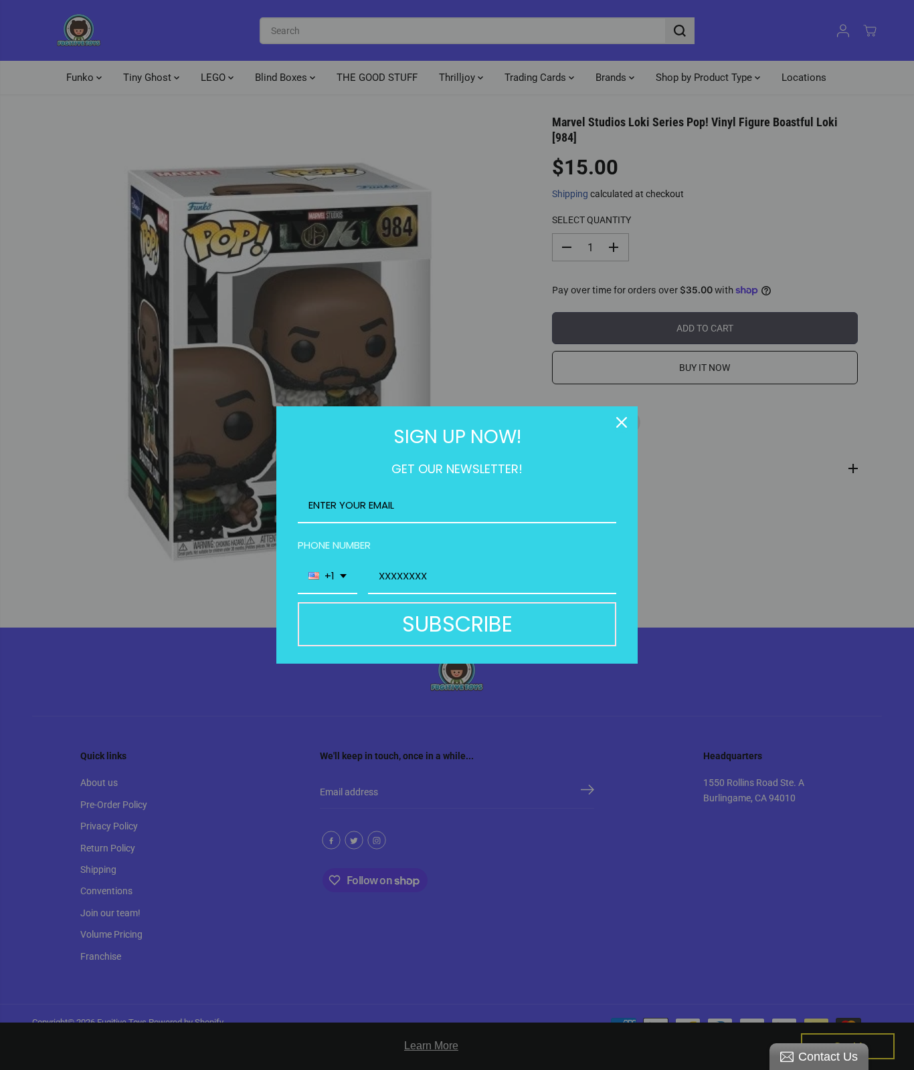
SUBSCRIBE (457, 624)
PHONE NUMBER (334, 545)
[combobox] (327, 576)
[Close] (622, 422)
